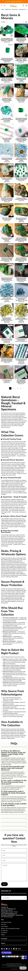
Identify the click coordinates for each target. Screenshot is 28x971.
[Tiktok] (9, 949)
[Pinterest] (16, 949)
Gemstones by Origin (6, 922)
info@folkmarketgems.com (10, 913)
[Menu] (1, 5)
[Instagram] (4, 949)
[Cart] (26, 5)
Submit (4, 884)
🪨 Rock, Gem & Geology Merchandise (10, 928)
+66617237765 (19, 915)
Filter (4, 22)
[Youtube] (6, 949)
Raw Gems (3, 924)
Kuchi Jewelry (4, 926)
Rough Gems (8, 9)
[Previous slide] (1, 1)
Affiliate (3, 934)
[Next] (20, 388)
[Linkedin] (14, 949)
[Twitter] (11, 949)
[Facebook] (2, 949)
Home (2, 9)
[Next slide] (26, 1)
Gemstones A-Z (22, 9)
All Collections (4, 930)
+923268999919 (11, 915)
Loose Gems (15, 9)
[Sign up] (24, 897)
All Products (4, 932)
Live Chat (10, 916)
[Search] (4, 5)
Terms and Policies (14, 969)
